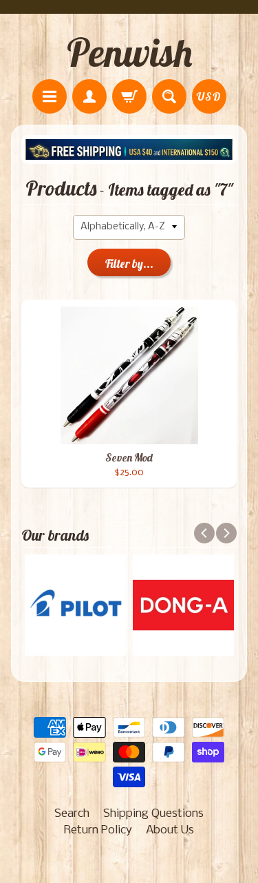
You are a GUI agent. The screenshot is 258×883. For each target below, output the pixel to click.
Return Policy (98, 830)
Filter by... (129, 263)
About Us (170, 830)
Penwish (129, 52)
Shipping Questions (153, 813)
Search (71, 813)
